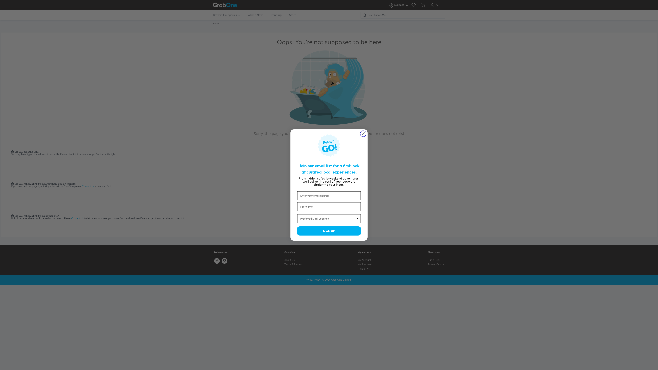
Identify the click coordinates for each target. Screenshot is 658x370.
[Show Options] (357, 218)
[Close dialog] (363, 134)
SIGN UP (329, 231)
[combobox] (328, 218)
